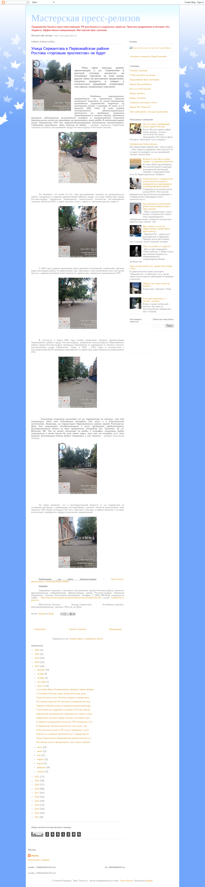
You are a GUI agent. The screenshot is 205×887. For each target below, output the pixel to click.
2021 (37, 776)
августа (41, 686)
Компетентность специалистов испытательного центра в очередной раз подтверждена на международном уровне (158, 183)
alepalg (34, 855)
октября (41, 678)
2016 (37, 797)
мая (39, 755)
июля (40, 747)
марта (40, 763)
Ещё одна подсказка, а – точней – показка (155, 299)
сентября (42, 682)
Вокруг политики (138, 98)
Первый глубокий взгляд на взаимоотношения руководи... (64, 706)
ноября (41, 674)
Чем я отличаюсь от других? (157, 246)
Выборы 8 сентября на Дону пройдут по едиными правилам (158, 160)
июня (40, 751)
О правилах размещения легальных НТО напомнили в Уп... (65, 722)
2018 (37, 789)
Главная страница (77, 629)
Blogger (149, 880)
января (41, 771)
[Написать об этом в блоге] (64, 614)
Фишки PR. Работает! (140, 107)
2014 (37, 805)
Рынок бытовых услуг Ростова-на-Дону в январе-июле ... (64, 697)
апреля (41, 759)
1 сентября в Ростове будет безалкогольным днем (61, 693)
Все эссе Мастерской (140, 89)
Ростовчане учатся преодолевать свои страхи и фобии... (64, 742)
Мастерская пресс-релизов (85, 18)
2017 (37, 793)
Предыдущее (115, 629)
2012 (37, 813)
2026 (37, 650)
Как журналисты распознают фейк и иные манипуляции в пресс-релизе (157, 206)
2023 (37, 662)
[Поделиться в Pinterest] (74, 614)
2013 (37, 809)
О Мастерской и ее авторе (142, 75)
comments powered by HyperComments (148, 56)
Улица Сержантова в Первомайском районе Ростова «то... (64, 738)
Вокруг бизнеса (137, 93)
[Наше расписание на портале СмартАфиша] (150, 47)
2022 (37, 666)
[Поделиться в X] (68, 614)
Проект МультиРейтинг (141, 84)
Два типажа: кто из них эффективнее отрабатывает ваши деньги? (156, 228)
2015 (37, 801)
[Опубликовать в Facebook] (71, 614)
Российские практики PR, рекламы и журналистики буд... (64, 701)
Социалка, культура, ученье (143, 102)
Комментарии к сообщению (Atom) (86, 639)
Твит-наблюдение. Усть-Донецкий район (149, 112)
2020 (37, 780)
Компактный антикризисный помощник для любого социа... (65, 714)
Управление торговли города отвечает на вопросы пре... (63, 718)
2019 (37, 784)
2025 (37, 654)
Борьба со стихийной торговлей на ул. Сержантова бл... (63, 734)
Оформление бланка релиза (143, 144)
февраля (41, 767)
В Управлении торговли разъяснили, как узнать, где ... (62, 726)
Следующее (39, 629)
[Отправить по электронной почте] (61, 614)
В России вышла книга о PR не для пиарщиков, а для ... (63, 730)
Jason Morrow (126, 880)
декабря (41, 670)
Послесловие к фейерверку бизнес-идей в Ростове (156, 125)
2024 (37, 658)
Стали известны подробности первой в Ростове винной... (64, 710)
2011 (37, 817)
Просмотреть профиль (39, 860)
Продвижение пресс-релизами (144, 79)
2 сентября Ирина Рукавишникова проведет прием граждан (65, 689)
